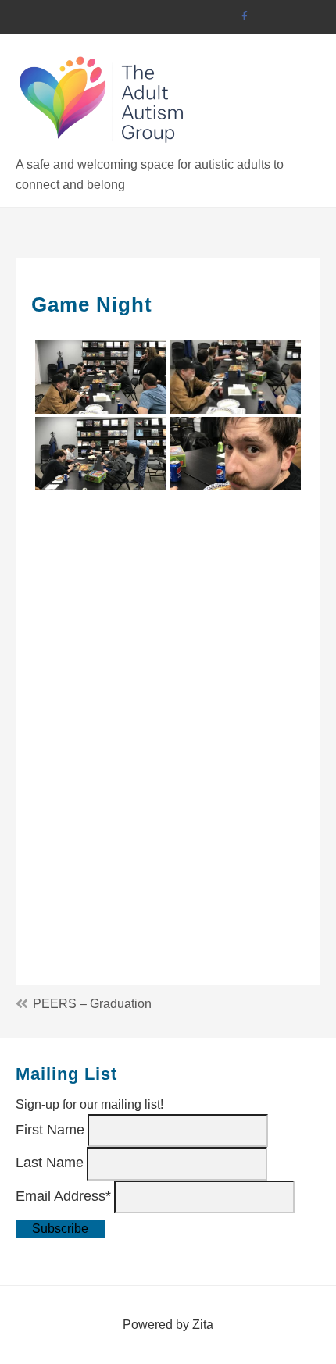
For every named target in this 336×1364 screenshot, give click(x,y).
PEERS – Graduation (92, 1003)
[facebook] (244, 17)
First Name (50, 1130)
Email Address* (63, 1195)
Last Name (50, 1162)
